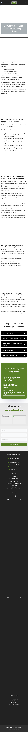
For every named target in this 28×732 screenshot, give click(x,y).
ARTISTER (14, 487)
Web (9, 729)
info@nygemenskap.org (15, 462)
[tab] (14, 379)
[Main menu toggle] (25, 2)
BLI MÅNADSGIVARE (14, 478)
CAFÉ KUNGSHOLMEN (14, 704)
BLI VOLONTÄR (14, 485)
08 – (13, 464)
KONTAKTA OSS (14, 481)
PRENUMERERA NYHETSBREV (14, 483)
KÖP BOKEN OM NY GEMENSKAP (14, 488)
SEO (13, 729)
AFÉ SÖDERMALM (14, 700)
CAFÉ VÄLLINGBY (14, 702)
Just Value (18, 729)
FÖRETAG (14, 480)
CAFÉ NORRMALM (14, 699)
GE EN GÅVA (14, 476)
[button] (14, 3)
